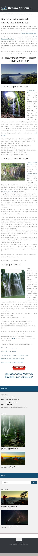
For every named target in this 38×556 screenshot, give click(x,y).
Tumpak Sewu (32, 173)
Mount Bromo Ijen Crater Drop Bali (12, 362)
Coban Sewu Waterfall (8, 191)
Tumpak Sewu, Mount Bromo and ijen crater (14, 355)
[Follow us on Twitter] (33, 389)
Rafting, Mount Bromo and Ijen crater (12, 358)
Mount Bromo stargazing (9, 348)
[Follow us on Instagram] (30, 389)
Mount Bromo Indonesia (28, 33)
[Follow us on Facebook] (27, 389)
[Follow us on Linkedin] (36, 389)
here (13, 338)
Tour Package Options (19, 543)
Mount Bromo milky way (8, 351)
